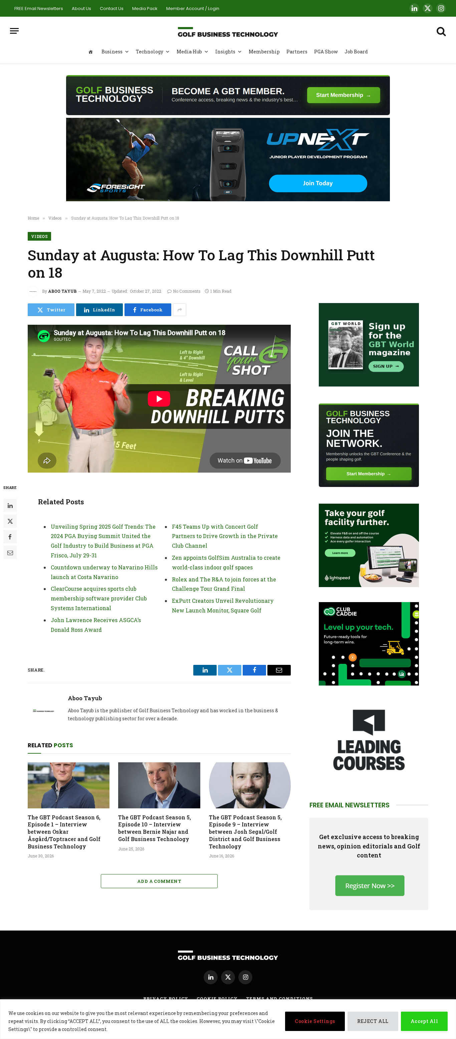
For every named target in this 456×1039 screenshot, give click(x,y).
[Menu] (14, 30)
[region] (228, 1019)
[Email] (10, 552)
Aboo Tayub (62, 291)
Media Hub (189, 51)
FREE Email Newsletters (38, 8)
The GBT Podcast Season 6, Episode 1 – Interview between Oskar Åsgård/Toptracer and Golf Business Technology (64, 832)
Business (112, 51)
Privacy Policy (166, 999)
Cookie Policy (217, 999)
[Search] (440, 30)
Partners (296, 51)
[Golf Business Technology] (228, 31)
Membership (264, 51)
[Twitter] (10, 521)
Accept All (424, 1021)
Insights (225, 51)
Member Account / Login (192, 8)
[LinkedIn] (10, 505)
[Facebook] (10, 537)
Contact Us (112, 8)
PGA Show (326, 51)
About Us (81, 8)
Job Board (356, 51)
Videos (39, 236)
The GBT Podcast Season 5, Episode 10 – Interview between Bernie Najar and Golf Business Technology (154, 828)
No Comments (187, 291)
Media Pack (145, 8)
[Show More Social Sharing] (179, 309)
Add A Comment (159, 881)
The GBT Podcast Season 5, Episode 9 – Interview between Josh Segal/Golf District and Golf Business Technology (245, 832)
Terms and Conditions (279, 999)
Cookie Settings (315, 1021)
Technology (149, 51)
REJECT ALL (373, 1021)
